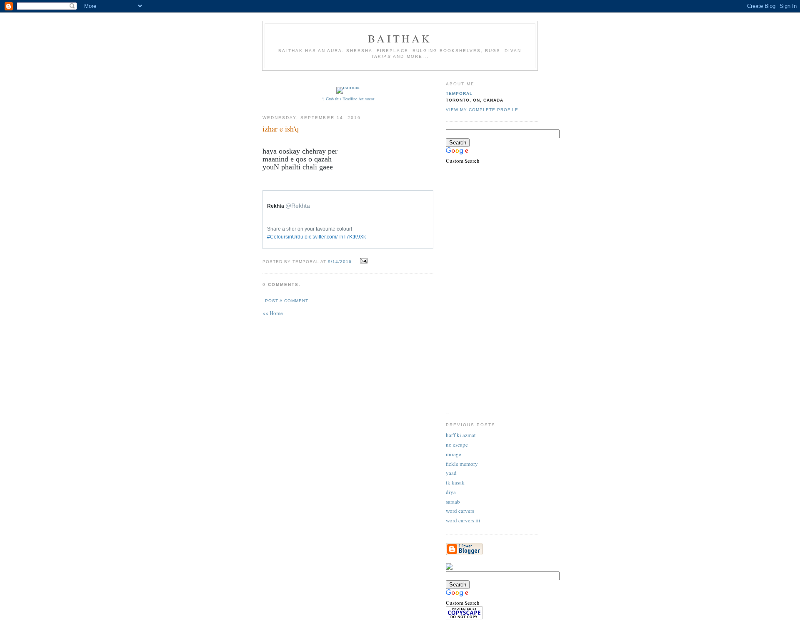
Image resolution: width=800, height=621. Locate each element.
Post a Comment (286, 300)
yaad (451, 473)
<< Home (272, 313)
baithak (400, 38)
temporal (459, 93)
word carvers (460, 510)
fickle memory (462, 463)
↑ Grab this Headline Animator (348, 99)
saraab (453, 501)
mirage (453, 454)
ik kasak (455, 482)
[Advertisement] (415, 78)
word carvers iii (463, 520)
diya (451, 492)
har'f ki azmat (461, 435)
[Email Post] (363, 261)
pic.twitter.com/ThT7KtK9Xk (335, 236)
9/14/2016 (340, 261)
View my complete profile (482, 109)
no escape (457, 444)
